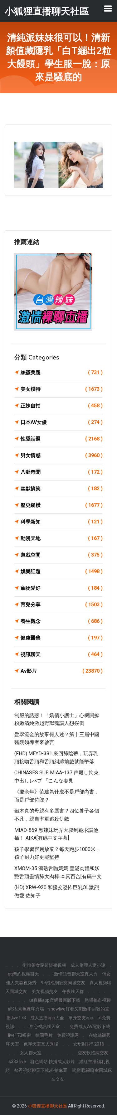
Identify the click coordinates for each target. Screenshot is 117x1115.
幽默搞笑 (62, 488)
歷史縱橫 (62, 505)
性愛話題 (62, 439)
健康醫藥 (62, 638)
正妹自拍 (62, 406)
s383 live (17, 1061)
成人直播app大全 (47, 1017)
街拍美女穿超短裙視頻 (44, 965)
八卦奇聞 (62, 472)
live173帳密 (19, 1035)
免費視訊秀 (68, 1035)
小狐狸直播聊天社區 (47, 1105)
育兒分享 (62, 605)
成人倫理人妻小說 (88, 965)
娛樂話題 (62, 571)
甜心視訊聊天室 (44, 1026)
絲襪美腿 (62, 372)
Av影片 (62, 671)
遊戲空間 (62, 555)
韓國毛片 (44, 1035)
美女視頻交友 (45, 991)
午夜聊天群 (73, 991)
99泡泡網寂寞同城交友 (63, 982)
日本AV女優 (62, 422)
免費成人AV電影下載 (90, 1026)
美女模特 (62, 389)
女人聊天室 (30, 1052)
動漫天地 (62, 538)
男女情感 (62, 455)
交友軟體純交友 (93, 1052)
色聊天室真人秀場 (40, 1043)
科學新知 (62, 522)
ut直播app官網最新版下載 (54, 1000)
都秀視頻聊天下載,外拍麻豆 (40, 1070)
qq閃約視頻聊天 (23, 973)
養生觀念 (62, 621)
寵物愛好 (62, 588)
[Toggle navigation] (108, 8)
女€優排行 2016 (88, 1043)
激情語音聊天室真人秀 (76, 973)
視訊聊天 (62, 654)
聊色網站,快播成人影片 (52, 1061)
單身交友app (80, 1017)
